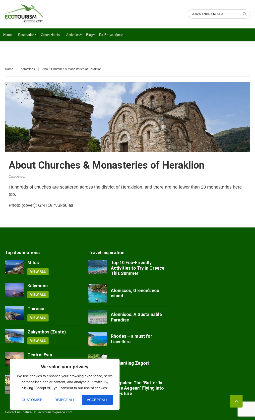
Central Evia (39, 354)
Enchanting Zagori (130, 363)
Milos (33, 262)
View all (38, 272)
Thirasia (35, 308)
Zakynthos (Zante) (46, 331)
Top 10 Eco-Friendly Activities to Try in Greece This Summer (137, 268)
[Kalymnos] (14, 291)
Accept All (97, 400)
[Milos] (14, 267)
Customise (32, 400)
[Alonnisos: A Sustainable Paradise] (97, 317)
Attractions (28, 69)
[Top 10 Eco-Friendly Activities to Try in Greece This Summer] (97, 268)
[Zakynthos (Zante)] (14, 337)
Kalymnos (37, 285)
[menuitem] (7, 34)
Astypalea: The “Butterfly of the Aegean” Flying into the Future (137, 388)
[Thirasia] (14, 313)
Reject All (65, 400)
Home (9, 69)
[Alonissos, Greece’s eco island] (97, 293)
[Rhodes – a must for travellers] (97, 339)
